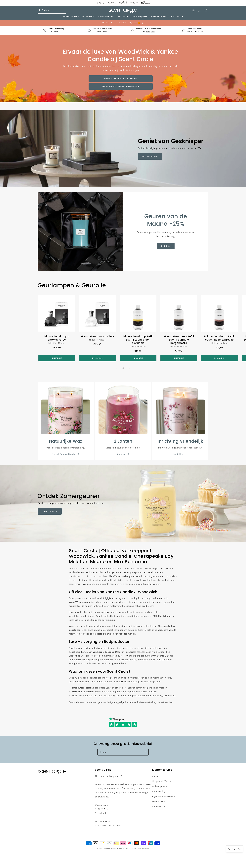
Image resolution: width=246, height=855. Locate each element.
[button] (52, 10)
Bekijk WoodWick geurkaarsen (120, 78)
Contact (155, 776)
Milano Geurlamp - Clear (97, 336)
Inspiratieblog (158, 791)
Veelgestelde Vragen (161, 781)
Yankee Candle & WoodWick (114, 848)
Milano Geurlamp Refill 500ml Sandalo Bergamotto (179, 340)
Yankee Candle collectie (100, 616)
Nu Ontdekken (150, 156)
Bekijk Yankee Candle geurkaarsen (120, 86)
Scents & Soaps (105, 652)
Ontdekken (178, 454)
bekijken (165, 246)
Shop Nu (121, 454)
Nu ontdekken (49, 511)
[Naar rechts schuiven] (129, 368)
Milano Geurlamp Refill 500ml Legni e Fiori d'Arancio (138, 340)
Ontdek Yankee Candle (64, 454)
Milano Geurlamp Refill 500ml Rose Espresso (219, 338)
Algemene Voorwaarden (163, 796)
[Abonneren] (145, 752)
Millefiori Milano (162, 616)
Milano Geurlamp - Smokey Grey (56, 338)
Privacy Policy (158, 801)
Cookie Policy (158, 806)
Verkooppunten (159, 786)
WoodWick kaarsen (79, 602)
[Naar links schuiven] (117, 368)
